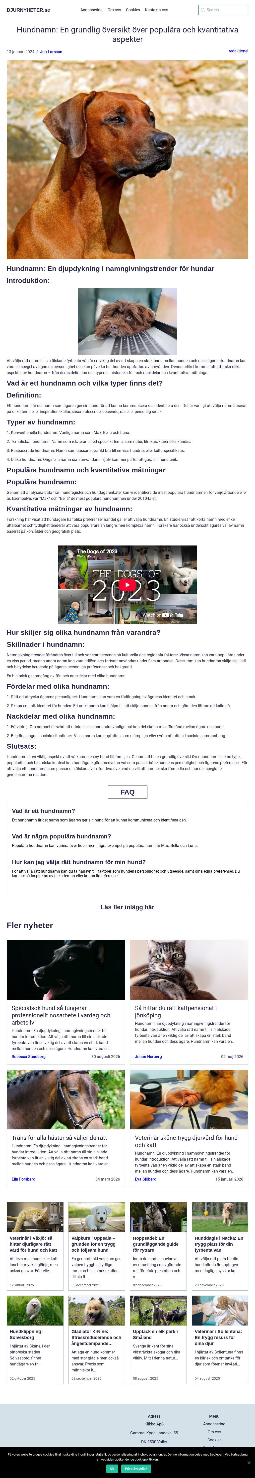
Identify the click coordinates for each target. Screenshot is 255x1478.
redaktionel (238, 51)
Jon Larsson (51, 51)
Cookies (133, 9)
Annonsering (91, 9)
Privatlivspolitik (136, 1469)
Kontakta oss (156, 9)
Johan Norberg (148, 1056)
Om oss (114, 9)
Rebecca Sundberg (29, 1056)
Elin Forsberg (23, 1179)
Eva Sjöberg (145, 1179)
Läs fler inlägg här (127, 907)
